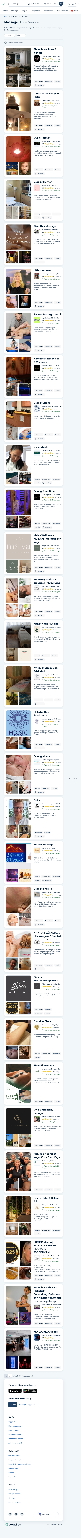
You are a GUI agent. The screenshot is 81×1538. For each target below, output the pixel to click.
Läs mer (13, 1404)
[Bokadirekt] (4, 4)
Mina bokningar (14, 1426)
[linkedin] (16, 1514)
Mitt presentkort (15, 1434)
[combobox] (16, 4)
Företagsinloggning (27, 1404)
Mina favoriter (14, 1430)
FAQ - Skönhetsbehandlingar (19, 1464)
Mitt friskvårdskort (15, 1439)
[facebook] (22, 1514)
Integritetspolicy (14, 1494)
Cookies (11, 1498)
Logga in (11, 1422)
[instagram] (10, 1514)
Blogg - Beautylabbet (16, 1460)
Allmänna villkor (14, 1502)
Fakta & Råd (13, 1468)
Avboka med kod (15, 1443)
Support (11, 1477)
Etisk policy (12, 1490)
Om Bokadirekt (14, 1456)
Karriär (11, 1473)
